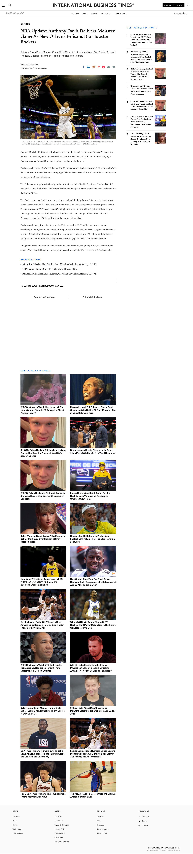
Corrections (58, 838)
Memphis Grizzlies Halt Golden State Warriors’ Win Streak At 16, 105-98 (59, 264)
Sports (94, 13)
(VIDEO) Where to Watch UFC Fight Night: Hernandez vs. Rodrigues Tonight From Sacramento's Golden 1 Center (41, 668)
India (98, 821)
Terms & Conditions (61, 825)
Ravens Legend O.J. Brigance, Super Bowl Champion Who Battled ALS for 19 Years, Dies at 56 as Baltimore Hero (93, 410)
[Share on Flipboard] (98, 67)
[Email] (108, 67)
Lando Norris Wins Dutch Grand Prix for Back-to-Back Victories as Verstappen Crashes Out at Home (90, 496)
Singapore (100, 825)
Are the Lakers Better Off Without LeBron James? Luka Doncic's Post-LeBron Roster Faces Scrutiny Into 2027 (42, 625)
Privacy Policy (60, 829)
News (85, 13)
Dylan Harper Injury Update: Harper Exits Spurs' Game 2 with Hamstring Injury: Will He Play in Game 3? (42, 711)
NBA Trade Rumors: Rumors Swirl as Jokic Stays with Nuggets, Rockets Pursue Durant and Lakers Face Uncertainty (42, 754)
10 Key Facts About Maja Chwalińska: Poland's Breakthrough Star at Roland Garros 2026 (93, 711)
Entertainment (120, 13)
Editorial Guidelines (92, 297)
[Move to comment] (113, 67)
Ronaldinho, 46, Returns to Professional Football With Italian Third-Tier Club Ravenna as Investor (92, 539)
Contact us (58, 821)
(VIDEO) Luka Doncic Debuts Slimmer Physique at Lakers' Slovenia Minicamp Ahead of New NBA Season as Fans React (91, 668)
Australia (99, 817)
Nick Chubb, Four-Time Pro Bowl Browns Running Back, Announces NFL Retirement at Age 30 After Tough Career (93, 582)
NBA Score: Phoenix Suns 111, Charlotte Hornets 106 (49, 269)
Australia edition (180, 13)
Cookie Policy (59, 833)
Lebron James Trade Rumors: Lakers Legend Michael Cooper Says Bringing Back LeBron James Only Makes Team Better (92, 754)
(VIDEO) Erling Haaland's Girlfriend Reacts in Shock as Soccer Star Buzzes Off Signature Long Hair (42, 496)
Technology (106, 13)
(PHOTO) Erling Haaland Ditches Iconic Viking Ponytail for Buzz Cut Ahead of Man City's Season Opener (43, 453)
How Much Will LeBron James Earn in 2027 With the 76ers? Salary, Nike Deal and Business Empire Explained (41, 582)
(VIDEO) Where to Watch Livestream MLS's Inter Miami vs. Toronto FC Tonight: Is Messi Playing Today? (42, 410)
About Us (58, 817)
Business (75, 13)
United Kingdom (102, 829)
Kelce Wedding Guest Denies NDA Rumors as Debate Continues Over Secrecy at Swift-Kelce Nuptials (43, 539)
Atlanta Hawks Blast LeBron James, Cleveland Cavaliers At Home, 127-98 (59, 274)
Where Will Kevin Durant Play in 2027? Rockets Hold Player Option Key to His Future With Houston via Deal (93, 625)
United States (101, 833)
